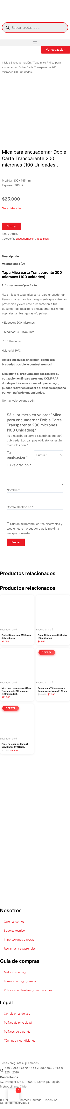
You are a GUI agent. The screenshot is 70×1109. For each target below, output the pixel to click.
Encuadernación (21, 62)
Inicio (5, 62)
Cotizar (12, 226)
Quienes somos (14, 921)
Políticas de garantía (17, 1031)
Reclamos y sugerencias (20, 948)
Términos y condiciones (19, 1040)
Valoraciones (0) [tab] (13, 264)
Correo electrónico (20, 507)
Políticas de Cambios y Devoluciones (28, 990)
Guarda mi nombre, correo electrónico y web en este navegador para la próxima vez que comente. (34, 528)
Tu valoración (19, 465)
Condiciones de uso (17, 1013)
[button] (35, 42)
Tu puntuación (17, 455)
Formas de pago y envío (20, 981)
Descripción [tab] (10, 256)
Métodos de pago (15, 972)
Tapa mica (39, 62)
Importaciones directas (19, 939)
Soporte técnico (14, 930)
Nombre (13, 490)
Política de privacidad (18, 1022)
